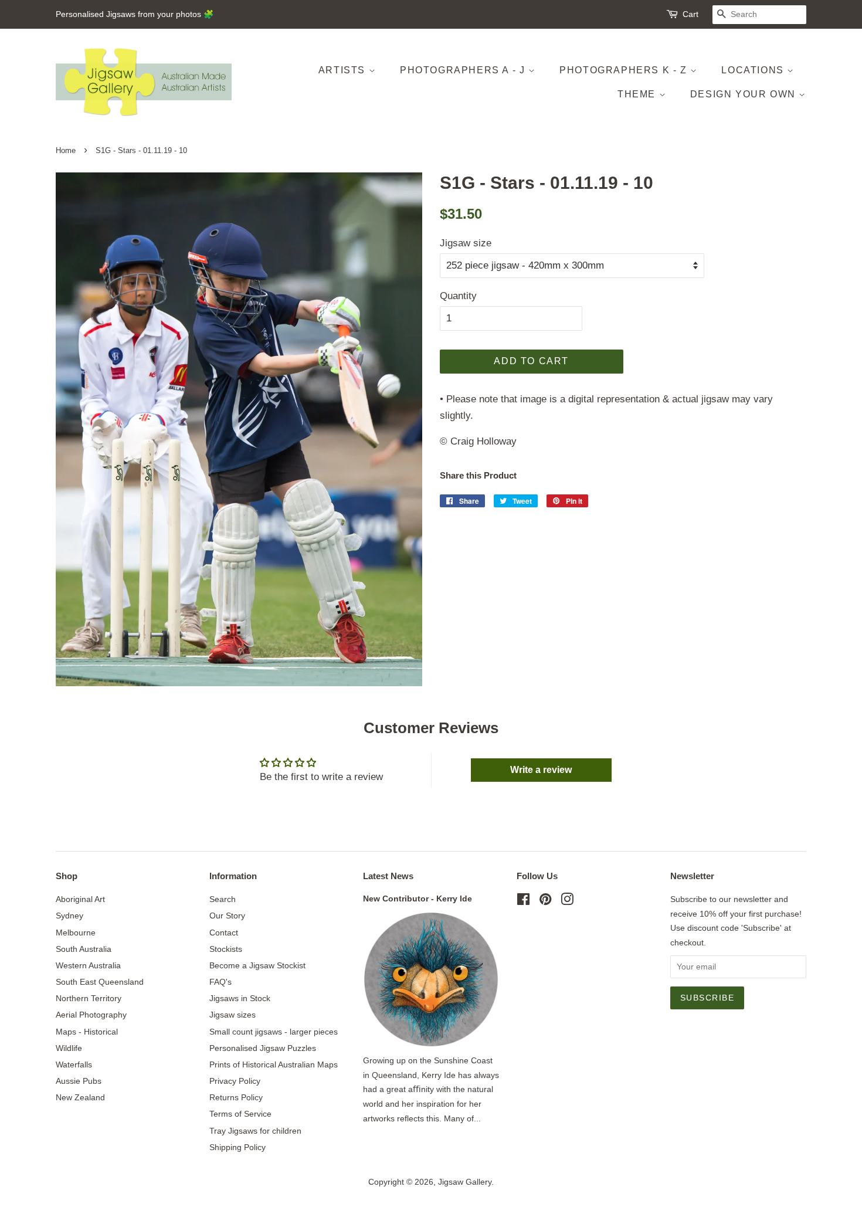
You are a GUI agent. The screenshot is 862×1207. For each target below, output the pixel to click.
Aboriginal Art (80, 899)
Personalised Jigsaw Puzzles (262, 1048)
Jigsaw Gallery (464, 1181)
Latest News (388, 876)
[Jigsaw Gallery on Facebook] (523, 901)
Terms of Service (240, 1113)
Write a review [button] (541, 770)
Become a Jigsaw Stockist (257, 965)
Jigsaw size (465, 243)
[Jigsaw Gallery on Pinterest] (545, 901)
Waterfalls (74, 1064)
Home (66, 150)
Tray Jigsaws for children (255, 1130)
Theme (638, 94)
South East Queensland (100, 981)
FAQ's (220, 981)
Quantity (458, 295)
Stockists (225, 949)
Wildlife (69, 1048)
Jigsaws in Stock (239, 998)
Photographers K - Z (624, 70)
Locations (754, 70)
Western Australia (88, 965)
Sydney (69, 915)
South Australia (83, 949)
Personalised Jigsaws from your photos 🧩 (134, 14)
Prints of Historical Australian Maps (273, 1064)
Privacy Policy (234, 1081)
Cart (690, 14)
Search (222, 899)
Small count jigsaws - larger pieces (273, 1031)
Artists (343, 70)
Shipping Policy (237, 1147)
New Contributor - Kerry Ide (417, 898)
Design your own (744, 94)
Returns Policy (236, 1097)
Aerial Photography (91, 1014)
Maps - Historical (87, 1031)
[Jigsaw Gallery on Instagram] (567, 901)
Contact (223, 932)
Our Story (227, 915)
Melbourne (76, 932)
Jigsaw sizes (232, 1014)
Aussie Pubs (78, 1081)
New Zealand (80, 1097)
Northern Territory (88, 998)
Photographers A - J (464, 70)
